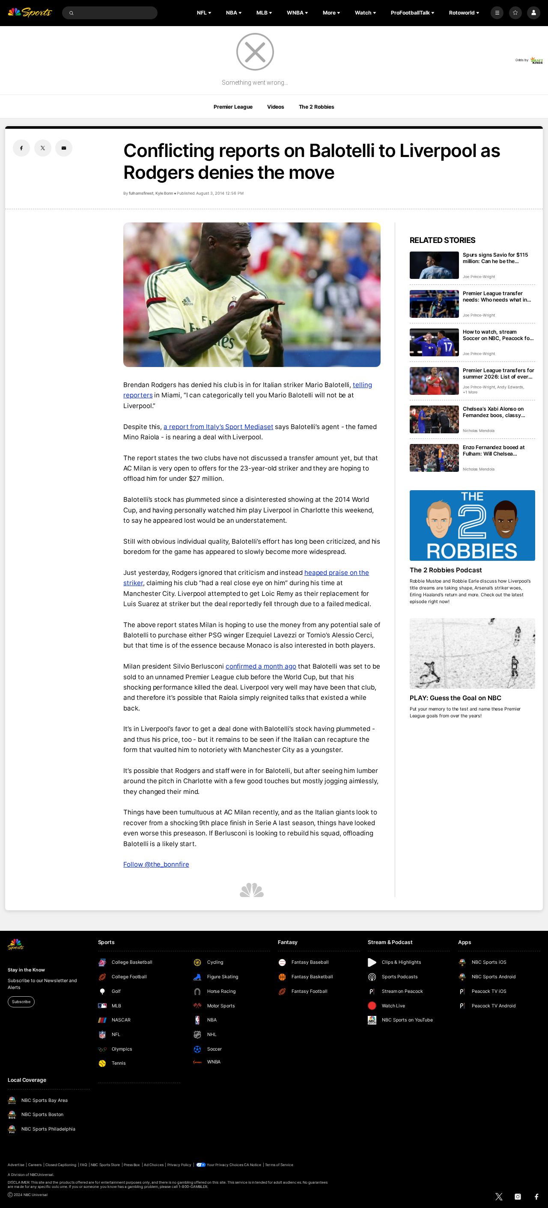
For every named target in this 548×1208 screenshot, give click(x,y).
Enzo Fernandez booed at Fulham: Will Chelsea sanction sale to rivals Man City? (495, 450)
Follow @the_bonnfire (156, 864)
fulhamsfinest (141, 193)
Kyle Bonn (164, 193)
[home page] (30, 13)
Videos (275, 107)
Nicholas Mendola (478, 430)
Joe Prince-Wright (479, 276)
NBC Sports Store (105, 1165)
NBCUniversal (42, 1174)
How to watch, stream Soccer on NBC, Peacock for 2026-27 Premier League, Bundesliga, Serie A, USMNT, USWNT (498, 335)
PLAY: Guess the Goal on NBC (456, 698)
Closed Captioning (61, 1165)
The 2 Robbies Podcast (446, 570)
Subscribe (21, 1001)
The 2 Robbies (316, 107)
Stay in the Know (26, 970)
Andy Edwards (510, 387)
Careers (35, 1165)
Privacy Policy (179, 1165)
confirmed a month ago (261, 666)
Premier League (233, 107)
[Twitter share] (42, 148)
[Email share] (63, 148)
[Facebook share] (21, 148)
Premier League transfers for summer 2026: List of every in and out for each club (498, 373)
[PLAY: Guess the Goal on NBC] (472, 653)
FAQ (83, 1165)
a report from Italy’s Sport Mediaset (218, 427)
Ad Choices (153, 1165)
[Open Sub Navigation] (210, 13)
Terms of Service (279, 1165)
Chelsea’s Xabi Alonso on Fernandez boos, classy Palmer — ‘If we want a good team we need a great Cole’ (497, 412)
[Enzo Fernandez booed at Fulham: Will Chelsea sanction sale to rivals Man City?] (434, 458)
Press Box (132, 1165)
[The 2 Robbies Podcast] (472, 525)
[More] (497, 12)
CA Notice (252, 1165)
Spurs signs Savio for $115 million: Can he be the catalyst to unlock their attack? (495, 258)
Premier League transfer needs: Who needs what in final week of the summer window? (495, 296)
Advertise (16, 1165)
